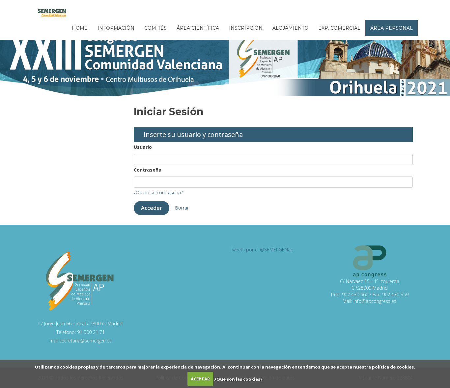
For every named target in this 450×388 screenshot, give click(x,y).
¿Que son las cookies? (238, 379)
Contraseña (147, 170)
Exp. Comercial (339, 28)
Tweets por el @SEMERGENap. (262, 249)
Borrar (182, 208)
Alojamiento (290, 28)
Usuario (143, 147)
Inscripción (246, 28)
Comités (155, 28)
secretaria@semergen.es (85, 341)
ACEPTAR (200, 379)
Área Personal (391, 28)
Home (80, 28)
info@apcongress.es (374, 301)
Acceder (151, 207)
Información (116, 28)
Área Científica (198, 28)
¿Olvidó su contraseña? (158, 192)
